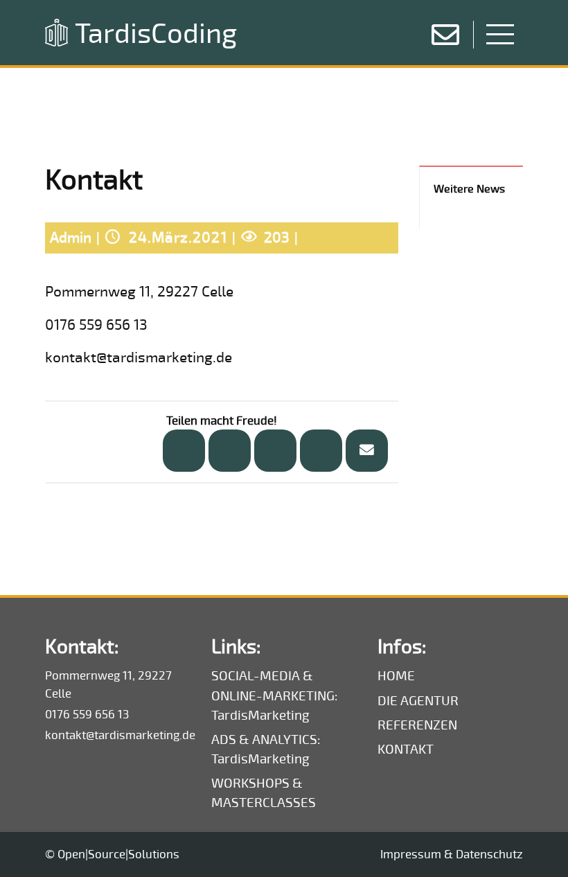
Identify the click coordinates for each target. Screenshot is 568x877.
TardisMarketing (260, 716)
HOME (396, 676)
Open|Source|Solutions (118, 854)
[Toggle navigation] (500, 31)
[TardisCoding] (56, 32)
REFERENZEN (417, 726)
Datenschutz (489, 854)
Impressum (410, 854)
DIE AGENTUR (418, 701)
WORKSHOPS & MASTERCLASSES (263, 793)
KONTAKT (406, 750)
